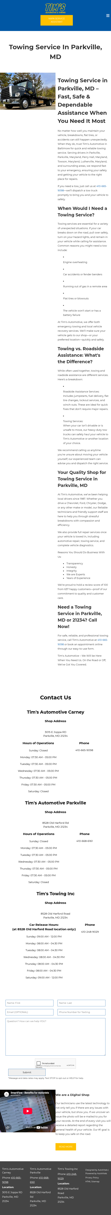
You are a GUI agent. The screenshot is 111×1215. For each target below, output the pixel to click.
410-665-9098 (84, 750)
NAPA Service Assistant (56, 20)
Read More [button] (66, 1146)
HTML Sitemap (92, 1181)
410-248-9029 (90, 931)
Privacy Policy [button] (92, 1177)
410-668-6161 (84, 841)
